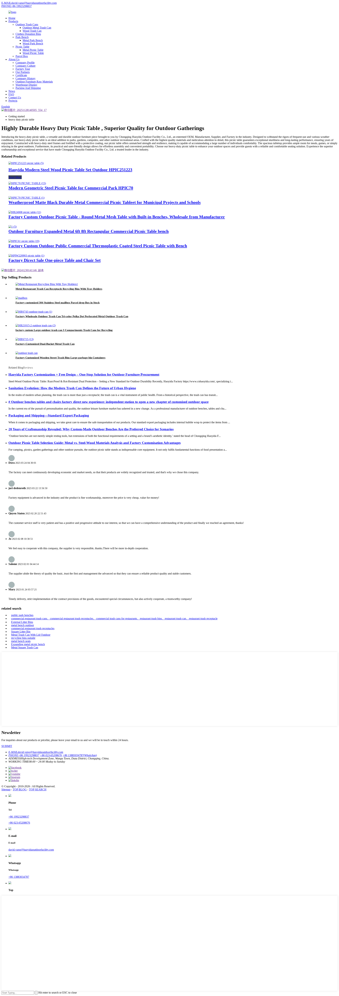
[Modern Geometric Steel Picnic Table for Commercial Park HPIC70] (27, 183)
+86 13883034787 (18, 876)
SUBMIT (6, 746)
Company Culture (25, 65)
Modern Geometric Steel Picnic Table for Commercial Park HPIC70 (70, 188)
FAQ (11, 94)
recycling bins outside (23, 637)
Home (11, 18)
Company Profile (25, 62)
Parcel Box (22, 56)
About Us (13, 59)
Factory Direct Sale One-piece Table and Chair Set (54, 260)
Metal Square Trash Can (24, 647)
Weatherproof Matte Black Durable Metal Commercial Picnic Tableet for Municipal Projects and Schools (104, 202)
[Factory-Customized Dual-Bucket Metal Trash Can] (25, 339)
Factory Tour (23, 68)
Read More (15, 177)
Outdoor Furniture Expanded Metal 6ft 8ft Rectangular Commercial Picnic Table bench (88, 231)
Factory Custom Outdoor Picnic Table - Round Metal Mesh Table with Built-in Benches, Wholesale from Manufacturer (116, 217)
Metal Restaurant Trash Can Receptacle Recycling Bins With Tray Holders (59, 288)
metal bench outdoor (22, 625)
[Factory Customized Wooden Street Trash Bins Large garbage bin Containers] (27, 352)
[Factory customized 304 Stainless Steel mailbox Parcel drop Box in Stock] (21, 297)
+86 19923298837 (18, 816)
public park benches (22, 615)
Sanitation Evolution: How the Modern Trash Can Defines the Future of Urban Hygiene (72, 388)
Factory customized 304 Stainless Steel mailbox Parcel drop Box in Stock (58, 302)
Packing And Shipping (28, 87)
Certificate (21, 75)
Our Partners (23, 72)
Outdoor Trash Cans (27, 24)
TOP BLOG (20, 789)
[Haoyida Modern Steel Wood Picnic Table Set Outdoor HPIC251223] (26, 163)
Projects (12, 100)
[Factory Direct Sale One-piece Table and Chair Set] (26, 255)
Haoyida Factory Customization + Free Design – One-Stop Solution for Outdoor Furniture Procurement (83, 374)
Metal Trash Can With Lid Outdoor (30, 634)
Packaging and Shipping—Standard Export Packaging (48, 415)
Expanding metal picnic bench (28, 644)
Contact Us (14, 97)
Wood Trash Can (32, 30)
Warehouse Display (26, 84)
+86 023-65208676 (19, 822)
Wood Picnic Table (33, 53)
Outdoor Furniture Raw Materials (34, 81)
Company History (25, 78)
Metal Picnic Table (33, 49)
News (11, 91)
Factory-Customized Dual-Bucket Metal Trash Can (45, 343)
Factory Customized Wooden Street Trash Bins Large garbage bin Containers (60, 357)
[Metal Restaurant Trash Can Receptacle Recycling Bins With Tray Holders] (47, 284)
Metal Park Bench (33, 40)
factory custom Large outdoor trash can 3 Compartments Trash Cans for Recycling (64, 330)
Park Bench (22, 37)
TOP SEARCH (37, 789)
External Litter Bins (22, 622)
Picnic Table (22, 46)
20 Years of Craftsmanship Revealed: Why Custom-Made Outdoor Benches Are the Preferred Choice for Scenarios (91, 429)
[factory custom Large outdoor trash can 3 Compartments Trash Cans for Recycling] (36, 325)
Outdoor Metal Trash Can (37, 27)
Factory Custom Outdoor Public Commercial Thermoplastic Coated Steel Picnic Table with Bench (97, 245)
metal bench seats (21, 641)
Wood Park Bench (33, 43)
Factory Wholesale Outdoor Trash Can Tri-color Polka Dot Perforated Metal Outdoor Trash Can (72, 316)
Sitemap (5, 789)
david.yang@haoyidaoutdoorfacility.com (31, 849)
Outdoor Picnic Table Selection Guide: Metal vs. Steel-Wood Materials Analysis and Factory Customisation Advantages (94, 443)
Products (13, 21)
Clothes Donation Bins (28, 33)
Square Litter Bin (20, 631)
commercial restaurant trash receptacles (32, 628)
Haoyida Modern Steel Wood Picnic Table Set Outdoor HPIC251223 (70, 169)
